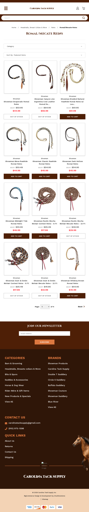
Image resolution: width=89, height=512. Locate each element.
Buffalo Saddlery (56, 385)
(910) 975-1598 (16, 428)
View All (9, 401)
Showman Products (58, 363)
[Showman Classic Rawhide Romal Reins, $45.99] (44, 139)
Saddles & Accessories (16, 380)
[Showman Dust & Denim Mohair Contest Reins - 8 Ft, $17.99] (16, 258)
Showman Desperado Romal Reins (16, 103)
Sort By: (10, 55)
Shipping (9, 457)
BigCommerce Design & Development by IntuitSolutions (44, 496)
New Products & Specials (18, 396)
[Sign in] (77, 8)
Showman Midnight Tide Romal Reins (16, 222)
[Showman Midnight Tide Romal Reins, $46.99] (16, 199)
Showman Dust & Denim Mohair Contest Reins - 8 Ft (16, 282)
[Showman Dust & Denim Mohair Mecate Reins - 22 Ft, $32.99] (44, 258)
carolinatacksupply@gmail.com (24, 423)
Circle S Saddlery (56, 380)
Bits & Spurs (11, 374)
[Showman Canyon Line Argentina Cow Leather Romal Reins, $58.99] (44, 77)
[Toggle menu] (6, 8)
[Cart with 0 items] (83, 8)
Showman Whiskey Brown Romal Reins (72, 282)
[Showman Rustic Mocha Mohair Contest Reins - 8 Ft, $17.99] (44, 199)
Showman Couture (57, 390)
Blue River (53, 401)
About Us (9, 441)
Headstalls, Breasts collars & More (23, 369)
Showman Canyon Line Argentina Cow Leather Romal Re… (44, 101)
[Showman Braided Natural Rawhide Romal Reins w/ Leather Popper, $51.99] (72, 77)
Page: (37, 306)
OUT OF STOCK (16, 117)
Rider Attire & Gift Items (17, 390)
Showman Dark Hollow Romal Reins (72, 162)
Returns (9, 446)
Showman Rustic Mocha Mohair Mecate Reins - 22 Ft (72, 222)
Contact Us (10, 452)
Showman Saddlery (57, 396)
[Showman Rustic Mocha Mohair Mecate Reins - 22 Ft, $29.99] (72, 199)
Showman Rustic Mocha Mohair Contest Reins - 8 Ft (44, 222)
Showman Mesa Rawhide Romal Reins (16, 162)
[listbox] (47, 55)
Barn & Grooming (13, 363)
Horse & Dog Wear (14, 385)
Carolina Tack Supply (58, 369)
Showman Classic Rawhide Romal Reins (45, 162)
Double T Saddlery (57, 374)
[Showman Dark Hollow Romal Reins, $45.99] (72, 139)
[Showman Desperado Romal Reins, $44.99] (16, 77)
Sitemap (45, 499)
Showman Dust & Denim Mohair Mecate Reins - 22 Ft (44, 282)
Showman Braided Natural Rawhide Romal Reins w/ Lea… (72, 101)
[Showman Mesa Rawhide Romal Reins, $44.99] (16, 139)
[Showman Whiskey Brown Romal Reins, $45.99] (72, 258)
